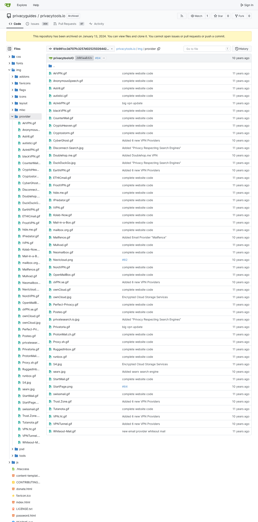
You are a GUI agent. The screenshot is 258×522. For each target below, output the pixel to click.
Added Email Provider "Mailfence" (144, 237)
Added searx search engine (140, 371)
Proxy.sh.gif (61, 341)
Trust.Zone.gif (62, 401)
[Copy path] (158, 48)
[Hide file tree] (9, 49)
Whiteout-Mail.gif (64, 431)
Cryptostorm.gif (63, 133)
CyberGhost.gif (63, 140)
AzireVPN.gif (61, 103)
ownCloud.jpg (62, 297)
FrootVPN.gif (61, 185)
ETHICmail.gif (62, 177)
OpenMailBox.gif (64, 274)
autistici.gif (60, 95)
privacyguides (24, 16)
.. (54, 66)
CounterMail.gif (63, 118)
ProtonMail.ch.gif (64, 334)
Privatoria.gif (61, 327)
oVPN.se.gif (61, 282)
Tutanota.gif (61, 409)
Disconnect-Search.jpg (68, 148)
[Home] (7, 5)
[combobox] (207, 49)
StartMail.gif (61, 379)
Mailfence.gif (61, 237)
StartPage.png (63, 386)
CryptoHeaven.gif (65, 125)
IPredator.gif (61, 200)
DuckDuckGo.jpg (64, 162)
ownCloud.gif (62, 289)
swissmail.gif (61, 394)
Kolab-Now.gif (62, 215)
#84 (98, 58)
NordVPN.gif (61, 267)
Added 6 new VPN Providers (141, 140)
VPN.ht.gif (60, 416)
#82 (124, 259)
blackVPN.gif (62, 110)
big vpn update (132, 103)
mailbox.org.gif (63, 230)
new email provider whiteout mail (143, 431)
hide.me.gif (60, 192)
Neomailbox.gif (63, 252)
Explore (22, 5)
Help (36, 5)
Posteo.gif (60, 312)
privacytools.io (52, 16)
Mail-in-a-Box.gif (64, 222)
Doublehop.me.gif (65, 155)
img (140, 48)
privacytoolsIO (63, 58)
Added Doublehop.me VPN (140, 155)
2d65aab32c (84, 57)
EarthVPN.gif (61, 170)
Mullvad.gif (60, 244)
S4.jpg (57, 364)
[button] (196, 16)
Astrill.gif (58, 88)
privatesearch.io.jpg (66, 319)
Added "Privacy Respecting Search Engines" (151, 148)
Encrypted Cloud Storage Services (145, 297)
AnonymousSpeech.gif (68, 80)
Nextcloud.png (63, 259)
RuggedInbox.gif (64, 349)
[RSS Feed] (181, 16)
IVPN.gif (58, 207)
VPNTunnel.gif (62, 423)
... (104, 57)
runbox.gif (60, 356)
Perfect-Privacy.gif (65, 304)
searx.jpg (59, 371)
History (243, 48)
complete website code (137, 73)
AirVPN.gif (60, 73)
